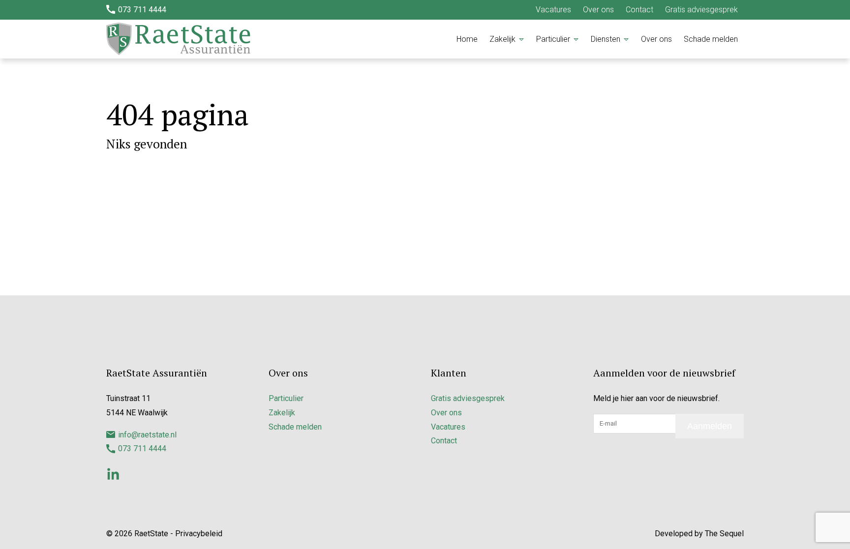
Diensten (605, 39)
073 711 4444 (142, 9)
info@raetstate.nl (147, 434)
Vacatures (553, 9)
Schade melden (711, 39)
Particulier (553, 39)
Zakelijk (502, 39)
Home (467, 39)
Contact (639, 9)
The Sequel (724, 533)
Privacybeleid (198, 533)
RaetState (151, 533)
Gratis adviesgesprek (701, 9)
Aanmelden (709, 426)
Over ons (598, 9)
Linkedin (113, 474)
